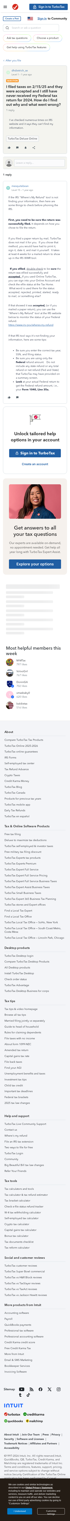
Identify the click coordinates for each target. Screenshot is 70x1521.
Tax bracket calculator (17, 1200)
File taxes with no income (19, 1038)
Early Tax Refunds (14, 810)
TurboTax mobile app (17, 804)
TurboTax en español (16, 816)
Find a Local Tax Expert (18, 910)
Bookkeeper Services (17, 1366)
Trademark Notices (15, 1443)
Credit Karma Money (16, 781)
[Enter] (7, 28)
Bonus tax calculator (16, 1236)
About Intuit (11, 1434)
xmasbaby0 (23, 692)
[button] (12, 18)
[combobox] (31, 28)
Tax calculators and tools (19, 1189)
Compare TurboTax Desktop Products (26, 961)
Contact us (10, 1129)
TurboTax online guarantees (21, 751)
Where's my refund (15, 1135)
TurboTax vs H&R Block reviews (23, 1277)
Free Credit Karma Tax (17, 1348)
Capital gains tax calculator (20, 1230)
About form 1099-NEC (17, 1044)
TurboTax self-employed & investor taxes (28, 846)
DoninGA (22, 682)
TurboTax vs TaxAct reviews (20, 1289)
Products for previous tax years (22, 798)
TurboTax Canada (14, 792)
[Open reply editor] (35, 163)
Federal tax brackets (16, 1097)
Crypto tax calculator (16, 1224)
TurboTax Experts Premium (20, 863)
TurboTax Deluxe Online (22, 138)
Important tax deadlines (18, 1091)
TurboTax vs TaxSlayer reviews (22, 1283)
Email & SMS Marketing (18, 1360)
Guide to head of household (21, 1026)
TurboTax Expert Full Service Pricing (25, 875)
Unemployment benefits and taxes (24, 1073)
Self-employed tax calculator (21, 1218)
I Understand (20, 1511)
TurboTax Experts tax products (22, 857)
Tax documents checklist (18, 1242)
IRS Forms (10, 757)
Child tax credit (13, 1085)
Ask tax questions (17, 38)
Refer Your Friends (15, 1171)
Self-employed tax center (19, 763)
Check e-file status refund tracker (23, 1206)
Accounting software (16, 1313)
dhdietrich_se (20, 70)
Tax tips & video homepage (21, 1009)
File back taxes (13, 1061)
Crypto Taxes (12, 775)
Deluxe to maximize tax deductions (25, 840)
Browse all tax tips (15, 1014)
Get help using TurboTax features (26, 47)
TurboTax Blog (13, 787)
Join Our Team (31, 1434)
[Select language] (30, 18)
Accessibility (11, 1448)
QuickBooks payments (17, 1324)
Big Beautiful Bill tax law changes (24, 1165)
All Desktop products (17, 967)
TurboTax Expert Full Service (21, 869)
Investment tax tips (15, 1079)
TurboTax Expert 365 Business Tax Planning (30, 899)
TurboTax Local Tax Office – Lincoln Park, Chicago (34, 937)
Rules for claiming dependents (22, 1032)
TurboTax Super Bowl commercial (24, 1271)
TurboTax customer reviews (20, 1265)
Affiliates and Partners (43, 1443)
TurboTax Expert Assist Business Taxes (27, 887)
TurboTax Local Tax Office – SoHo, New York (31, 922)
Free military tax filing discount (22, 851)
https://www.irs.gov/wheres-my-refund (30, 325)
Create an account (35, 464)
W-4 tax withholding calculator (22, 1212)
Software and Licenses (30, 1439)
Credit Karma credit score (19, 1342)
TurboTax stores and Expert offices (25, 904)
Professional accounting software (23, 1336)
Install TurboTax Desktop (19, 973)
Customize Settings (51, 1512)
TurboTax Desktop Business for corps (26, 991)
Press (46, 1434)
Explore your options (35, 564)
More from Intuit (14, 1354)
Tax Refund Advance (16, 769)
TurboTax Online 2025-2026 (21, 745)
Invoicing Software (15, 1371)
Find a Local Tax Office (18, 916)
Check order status (15, 979)
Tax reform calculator (16, 1247)
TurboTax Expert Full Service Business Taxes (30, 881)
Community (11, 1159)
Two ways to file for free (18, 1147)
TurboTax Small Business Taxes (22, 893)
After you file (13, 60)
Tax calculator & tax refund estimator (26, 1194)
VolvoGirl (22, 671)
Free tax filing (12, 834)
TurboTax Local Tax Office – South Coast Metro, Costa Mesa (32, 930)
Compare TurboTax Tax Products (23, 740)
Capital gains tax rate (16, 1056)
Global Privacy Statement (38, 1487)
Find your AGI (12, 1067)
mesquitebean (20, 186)
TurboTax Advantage (16, 985)
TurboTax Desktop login (18, 955)
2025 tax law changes (17, 1103)
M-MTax (21, 660)
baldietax (21, 703)
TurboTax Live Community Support (25, 1124)
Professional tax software (19, 1330)
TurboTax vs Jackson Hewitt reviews (25, 1295)
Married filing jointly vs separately (24, 1020)
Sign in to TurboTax (37, 453)
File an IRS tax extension (18, 1141)
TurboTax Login (13, 1153)
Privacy (56, 1434)
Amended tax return (16, 1050)
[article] (35, 292)
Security (9, 1439)
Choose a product (47, 38)
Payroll (8, 1319)
